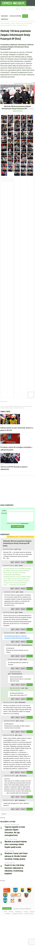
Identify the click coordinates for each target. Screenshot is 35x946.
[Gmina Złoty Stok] (24, 891)
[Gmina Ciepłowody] (27, 886)
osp (24, 400)
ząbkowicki (31, 9)
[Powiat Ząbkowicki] (5, 886)
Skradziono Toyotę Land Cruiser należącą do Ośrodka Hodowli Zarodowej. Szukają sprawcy (16, 850)
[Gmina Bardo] (21, 886)
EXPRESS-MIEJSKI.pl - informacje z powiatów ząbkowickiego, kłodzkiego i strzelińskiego (13, 3)
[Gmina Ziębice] (3, 896)
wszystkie (24, 9)
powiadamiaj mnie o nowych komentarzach (20, 531)
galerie (13, 23)
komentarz (4, 507)
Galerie (25, 16)
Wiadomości (4, 16)
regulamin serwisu (17, 907)
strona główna (5, 23)
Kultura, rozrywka (15, 16)
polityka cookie (29, 907)
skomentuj (30, 556)
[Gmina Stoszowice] (14, 891)
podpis (4, 504)
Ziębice (11, 402)
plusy (17, 556)
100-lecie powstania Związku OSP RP (12, 400)
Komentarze (4, 19)
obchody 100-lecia (19, 402)
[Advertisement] (17, 484)
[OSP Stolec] (11, 896)
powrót (4, 808)
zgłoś (12, 556)
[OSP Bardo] (18, 896)
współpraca (18, 906)
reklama (11, 906)
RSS (5, 906)
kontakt (26, 906)
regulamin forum (24, 517)
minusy (23, 556)
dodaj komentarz (17, 520)
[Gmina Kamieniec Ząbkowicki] (3, 891)
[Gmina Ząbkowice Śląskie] (14, 886)
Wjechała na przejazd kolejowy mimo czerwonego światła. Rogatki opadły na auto (16, 838)
